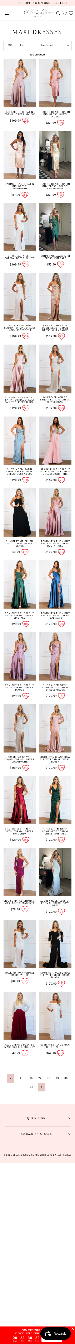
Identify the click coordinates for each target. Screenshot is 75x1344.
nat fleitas (63, 1155)
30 (66, 1078)
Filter (19, 45)
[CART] (63, 13)
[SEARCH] (57, 13)
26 (31, 1078)
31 (31, 1087)
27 (39, 1078)
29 (57, 1078)
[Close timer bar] (72, 1329)
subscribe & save (36, 1134)
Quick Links (36, 1118)
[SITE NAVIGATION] (5, 13)
